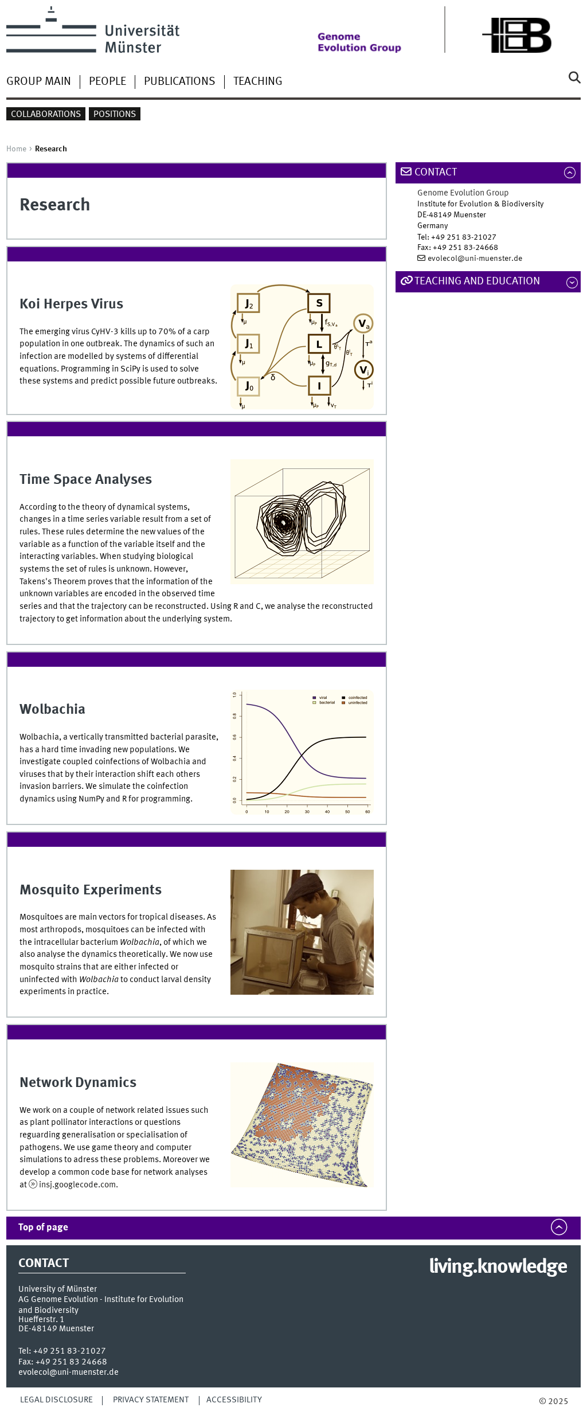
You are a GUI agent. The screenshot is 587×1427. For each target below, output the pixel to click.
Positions (114, 114)
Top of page (43, 1228)
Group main (38, 82)
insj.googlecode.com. (78, 1185)
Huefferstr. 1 (41, 1319)
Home (16, 149)
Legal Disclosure (56, 1400)
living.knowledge (498, 1267)
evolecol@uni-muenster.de (475, 259)
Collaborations (46, 114)
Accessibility (234, 1400)
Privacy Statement (151, 1400)
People (107, 82)
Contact (435, 172)
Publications (180, 82)
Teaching (258, 82)
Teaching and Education (477, 281)
